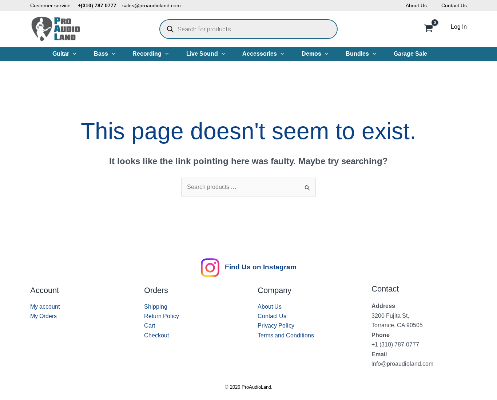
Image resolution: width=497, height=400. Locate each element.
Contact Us (454, 5)
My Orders (43, 316)
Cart (149, 325)
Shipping (155, 307)
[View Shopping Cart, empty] (428, 29)
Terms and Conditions (286, 335)
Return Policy (161, 316)
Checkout (156, 335)
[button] (72, 54)
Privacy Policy (276, 325)
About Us (416, 5)
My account (45, 307)
